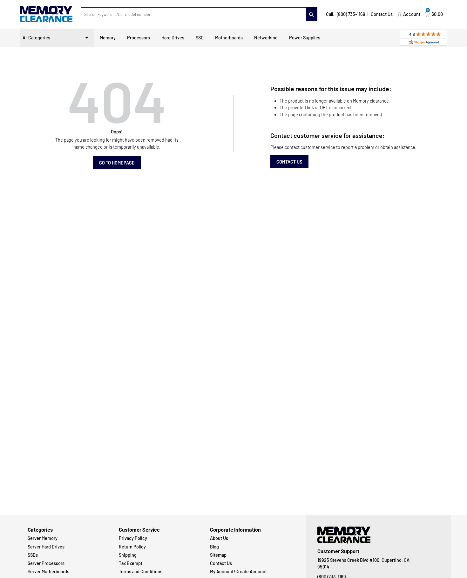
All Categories (36, 37)
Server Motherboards (48, 571)
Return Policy (132, 546)
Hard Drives (172, 37)
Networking (266, 37)
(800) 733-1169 (351, 14)
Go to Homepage (117, 162)
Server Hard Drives (46, 546)
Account (411, 14)
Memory (108, 37)
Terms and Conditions (140, 571)
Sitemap (218, 555)
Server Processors (46, 563)
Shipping (128, 555)
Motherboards (229, 37)
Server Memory (43, 538)
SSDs (33, 555)
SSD (200, 37)
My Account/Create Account (238, 571)
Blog (214, 546)
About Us (219, 538)
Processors (138, 37)
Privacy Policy (133, 538)
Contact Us (382, 14)
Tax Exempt (130, 563)
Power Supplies (304, 37)
